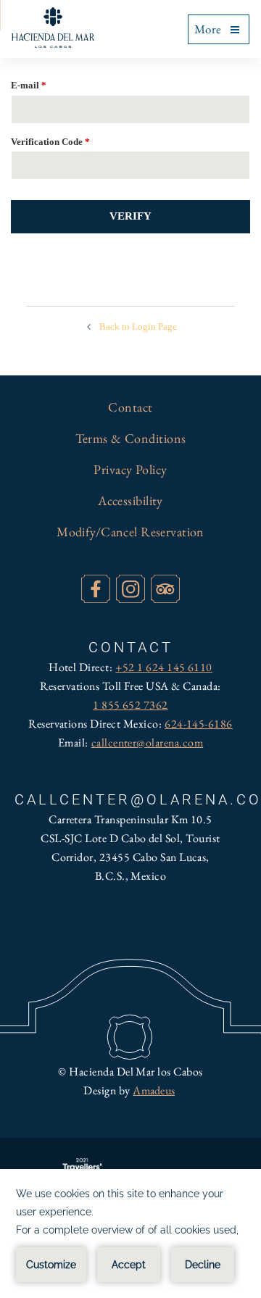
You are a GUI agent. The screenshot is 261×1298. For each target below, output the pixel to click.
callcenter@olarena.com (147, 742)
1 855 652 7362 (130, 704)
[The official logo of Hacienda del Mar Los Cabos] (53, 27)
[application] (130, 1233)
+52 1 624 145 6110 (163, 667)
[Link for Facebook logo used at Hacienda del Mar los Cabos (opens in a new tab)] (95, 589)
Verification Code (50, 141)
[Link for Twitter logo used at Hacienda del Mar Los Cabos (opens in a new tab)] (165, 589)
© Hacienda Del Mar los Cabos (130, 1071)
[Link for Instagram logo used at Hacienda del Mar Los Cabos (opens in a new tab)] (130, 589)
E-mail (28, 85)
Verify (130, 216)
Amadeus (154, 1090)
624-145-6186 (199, 723)
